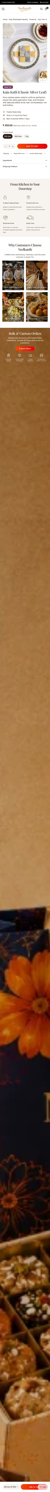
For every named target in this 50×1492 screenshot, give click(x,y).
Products (32, 19)
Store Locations (32, 2)
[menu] (3, 9)
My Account (44, 2)
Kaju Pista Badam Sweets (18, 19)
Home (5, 19)
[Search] (41, 9)
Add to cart (31, 146)
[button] (41, 80)
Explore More (25, 348)
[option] (25, 53)
